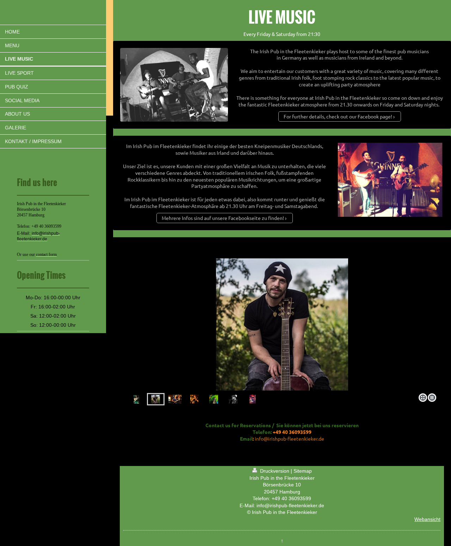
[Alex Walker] (282, 324)
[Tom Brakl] (136, 399)
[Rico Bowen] (174, 399)
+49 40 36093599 (291, 498)
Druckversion (275, 471)
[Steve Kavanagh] (213, 399)
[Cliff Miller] (194, 399)
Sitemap (303, 471)
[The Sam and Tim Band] (252, 399)
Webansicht (427, 519)
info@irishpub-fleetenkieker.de (289, 438)
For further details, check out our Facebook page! (338, 116)
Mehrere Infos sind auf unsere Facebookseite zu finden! (223, 218)
